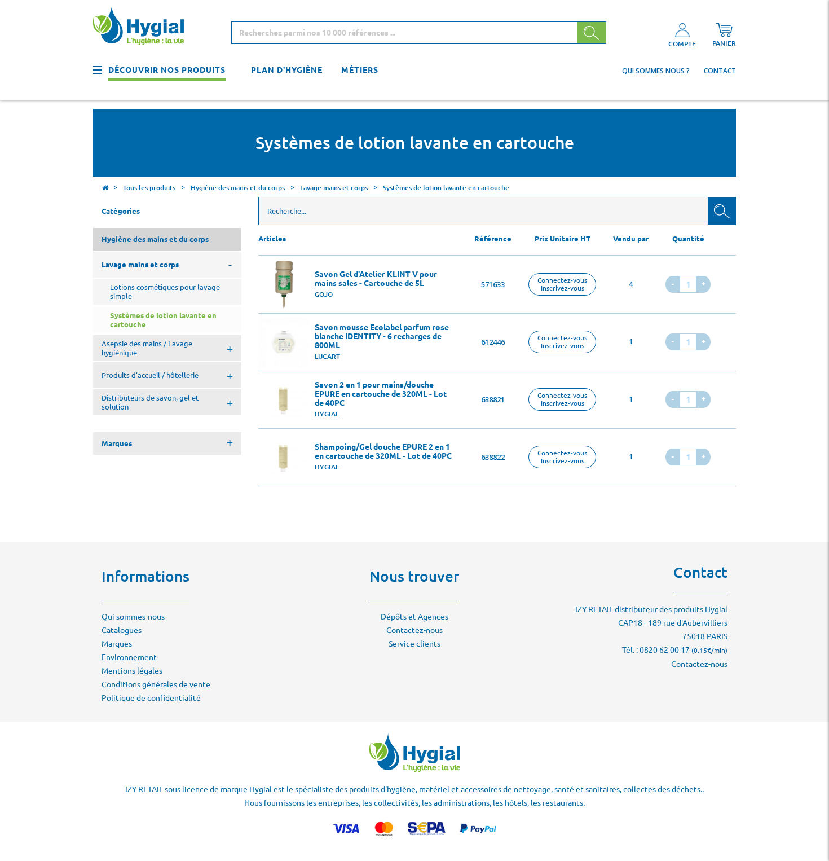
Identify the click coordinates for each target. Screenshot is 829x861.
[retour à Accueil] (104, 189)
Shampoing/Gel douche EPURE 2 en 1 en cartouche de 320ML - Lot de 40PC (383, 451)
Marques (117, 643)
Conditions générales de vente (156, 684)
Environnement (129, 657)
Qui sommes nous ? (656, 71)
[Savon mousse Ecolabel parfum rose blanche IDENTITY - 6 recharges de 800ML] (283, 342)
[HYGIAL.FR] (142, 27)
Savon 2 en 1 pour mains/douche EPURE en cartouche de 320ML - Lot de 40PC (381, 393)
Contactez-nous (414, 630)
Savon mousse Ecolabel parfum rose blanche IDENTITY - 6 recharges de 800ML (382, 336)
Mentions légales (132, 670)
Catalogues (122, 630)
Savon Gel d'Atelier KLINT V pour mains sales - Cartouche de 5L (376, 279)
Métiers (359, 69)
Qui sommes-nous (133, 616)
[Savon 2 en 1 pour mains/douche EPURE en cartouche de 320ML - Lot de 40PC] (283, 400)
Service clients (414, 643)
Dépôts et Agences (414, 616)
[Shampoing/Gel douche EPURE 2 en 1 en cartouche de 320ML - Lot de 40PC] (283, 457)
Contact (720, 71)
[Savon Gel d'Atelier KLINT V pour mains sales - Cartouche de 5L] (283, 284)
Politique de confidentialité (151, 697)
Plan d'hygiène (287, 69)
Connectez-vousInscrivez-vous (562, 284)
